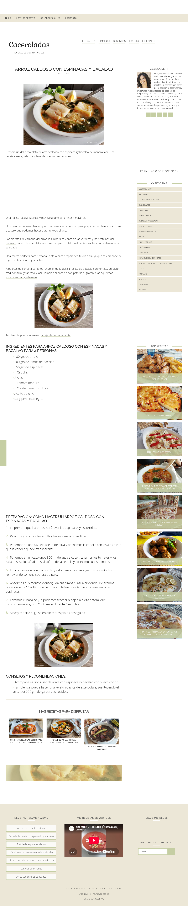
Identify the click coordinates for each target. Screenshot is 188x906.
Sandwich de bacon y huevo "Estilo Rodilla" (159, 524)
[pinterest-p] (172, 18)
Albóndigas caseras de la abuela (159, 562)
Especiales (148, 41)
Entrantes (88, 41)
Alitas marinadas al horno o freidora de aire (31, 860)
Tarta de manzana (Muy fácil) (159, 416)
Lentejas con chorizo (31, 868)
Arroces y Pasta (145, 189)
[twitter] (166, 18)
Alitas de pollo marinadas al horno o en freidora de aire (159, 378)
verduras (143, 290)
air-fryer (142, 279)
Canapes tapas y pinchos (149, 200)
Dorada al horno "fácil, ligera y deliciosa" (159, 597)
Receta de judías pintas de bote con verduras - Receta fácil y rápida (159, 487)
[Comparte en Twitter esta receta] (3, 453)
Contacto (71, 18)
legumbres (143, 284)
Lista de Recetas (25, 18)
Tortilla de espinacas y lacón (31, 844)
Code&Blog (98, 899)
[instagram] (161, 18)
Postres (134, 41)
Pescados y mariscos (147, 231)
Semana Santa (144, 253)
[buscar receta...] (182, 18)
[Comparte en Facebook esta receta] (3, 447)
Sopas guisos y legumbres (150, 258)
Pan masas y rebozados (148, 221)
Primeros (104, 41)
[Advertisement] (94, 6)
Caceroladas (29, 44)
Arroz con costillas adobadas (31, 876)
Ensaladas (143, 210)
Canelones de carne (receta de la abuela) (31, 852)
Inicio (8, 18)
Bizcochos (143, 194)
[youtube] (177, 18)
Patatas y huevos (146, 226)
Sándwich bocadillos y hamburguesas (155, 263)
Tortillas (143, 274)
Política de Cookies (101, 894)
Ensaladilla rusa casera (159, 452)
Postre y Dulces (145, 242)
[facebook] (156, 18)
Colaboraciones (50, 18)
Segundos (119, 41)
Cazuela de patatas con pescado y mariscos (31, 836)
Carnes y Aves (144, 205)
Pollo (141, 237)
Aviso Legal (85, 894)
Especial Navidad (146, 215)
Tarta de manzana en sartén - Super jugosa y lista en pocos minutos (159, 633)
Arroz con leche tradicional (31, 828)
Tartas (141, 268)
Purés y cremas (145, 247)
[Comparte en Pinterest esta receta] (3, 459)
